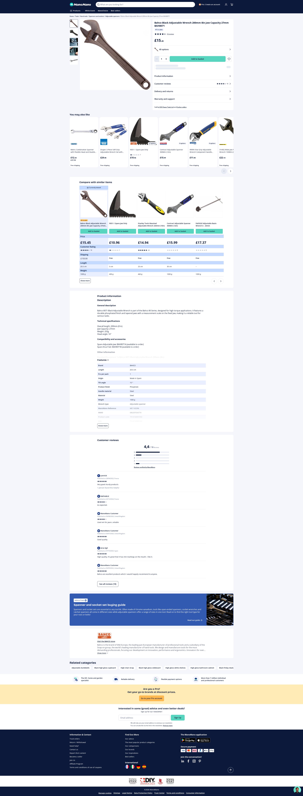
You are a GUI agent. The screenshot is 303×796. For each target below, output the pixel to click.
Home (72, 16)
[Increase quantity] (166, 59)
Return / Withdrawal (78, 742)
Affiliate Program (76, 764)
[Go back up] (230, 770)
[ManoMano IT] (133, 767)
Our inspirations (131, 753)
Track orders (75, 739)
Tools (77, 16)
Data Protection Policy (143, 793)
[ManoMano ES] (144, 767)
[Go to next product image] (146, 55)
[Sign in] (226, 4)
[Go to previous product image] (85, 55)
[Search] (98, 4)
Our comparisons (132, 746)
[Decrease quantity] (156, 59)
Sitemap (116, 793)
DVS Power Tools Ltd (166, 107)
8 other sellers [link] (182, 107)
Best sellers (129, 757)
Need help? (74, 746)
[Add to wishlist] (229, 59)
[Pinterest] (200, 761)
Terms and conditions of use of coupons (86, 767)
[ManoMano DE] (138, 767)
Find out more (168, 726)
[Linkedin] (183, 761)
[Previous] (214, 281)
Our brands (129, 749)
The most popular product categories (140, 742)
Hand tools (84, 16)
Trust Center (159, 793)
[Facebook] (188, 761)
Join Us (72, 760)
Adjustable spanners (112, 16)
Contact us (74, 749)
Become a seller (76, 757)
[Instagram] (194, 761)
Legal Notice (127, 793)
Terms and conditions (175, 793)
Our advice (129, 739)
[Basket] (231, 4)
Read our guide (194, 620)
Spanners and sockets (96, 16)
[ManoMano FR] (127, 767)
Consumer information (195, 793)
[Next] (230, 171)
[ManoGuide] (297, 790)
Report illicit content (78, 753)
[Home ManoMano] (81, 4)
